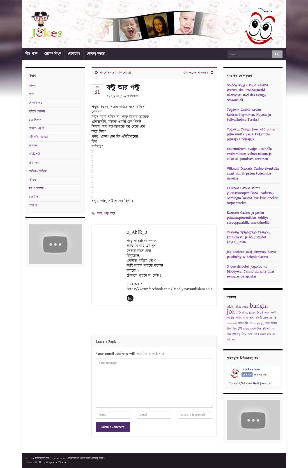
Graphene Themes (57, 462)
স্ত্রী (274, 334)
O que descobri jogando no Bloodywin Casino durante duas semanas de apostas (250, 271)
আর (99, 213)
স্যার (234, 340)
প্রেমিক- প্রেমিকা (38, 171)
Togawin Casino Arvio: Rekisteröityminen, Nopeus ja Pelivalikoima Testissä (249, 114)
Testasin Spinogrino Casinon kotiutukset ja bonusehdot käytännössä (248, 237)
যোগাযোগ (74, 53)
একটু (265, 318)
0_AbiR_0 (116, 96)
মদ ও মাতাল (36, 188)
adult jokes (234, 306)
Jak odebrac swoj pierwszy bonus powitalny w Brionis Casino (251, 254)
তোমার (246, 329)
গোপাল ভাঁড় (35, 103)
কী (251, 323)
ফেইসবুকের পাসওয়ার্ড (196, 72)
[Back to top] (297, 457)
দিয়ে (259, 329)
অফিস (32, 86)
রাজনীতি (33, 197)
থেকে (253, 329)
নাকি (229, 334)
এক (251, 317)
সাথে (269, 334)
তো (240, 328)
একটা (259, 318)
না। (273, 329)
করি (235, 323)
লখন (256, 334)
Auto (245, 306)
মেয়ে (250, 334)
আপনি (273, 313)
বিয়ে (243, 334)
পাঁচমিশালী (132, 96)
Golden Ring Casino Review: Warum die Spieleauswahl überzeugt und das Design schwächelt (248, 93)
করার (229, 323)
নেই (234, 334)
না (268, 328)
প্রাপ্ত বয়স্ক (34, 163)
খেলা (31, 94)
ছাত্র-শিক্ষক (35, 120)
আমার (230, 317)
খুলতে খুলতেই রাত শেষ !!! (115, 72)
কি (246, 323)
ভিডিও (32, 180)
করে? (241, 323)
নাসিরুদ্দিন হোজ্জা (38, 137)
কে (254, 323)
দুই (264, 329)
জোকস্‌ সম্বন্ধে (96, 53)
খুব (258, 323)
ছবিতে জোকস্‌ (37, 111)
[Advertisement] (154, 322)
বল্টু (112, 213)
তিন (235, 329)
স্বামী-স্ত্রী (33, 205)
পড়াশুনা (33, 145)
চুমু (262, 323)
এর (271, 318)
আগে (267, 313)
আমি (239, 317)
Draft (260, 312)
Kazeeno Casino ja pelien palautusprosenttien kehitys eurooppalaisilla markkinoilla (248, 217)
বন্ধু (238, 334)
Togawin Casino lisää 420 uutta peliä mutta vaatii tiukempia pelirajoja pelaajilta (251, 134)
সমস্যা (263, 334)
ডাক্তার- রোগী (36, 128)
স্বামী (228, 340)
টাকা (229, 329)
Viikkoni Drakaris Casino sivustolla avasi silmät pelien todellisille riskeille (253, 173)
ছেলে (267, 323)
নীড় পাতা (31, 53)
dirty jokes (248, 313)
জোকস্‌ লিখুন (52, 53)
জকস (274, 323)
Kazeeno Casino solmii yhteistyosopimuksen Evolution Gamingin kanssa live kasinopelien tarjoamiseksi (252, 196)
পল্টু (106, 213)
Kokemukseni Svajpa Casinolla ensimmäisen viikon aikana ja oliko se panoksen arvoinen (249, 153)
